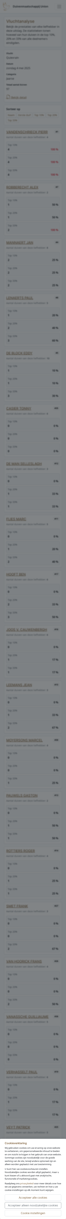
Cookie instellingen (33, 1213)
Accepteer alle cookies (33, 1197)
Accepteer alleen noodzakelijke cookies (33, 1205)
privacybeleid (27, 1183)
